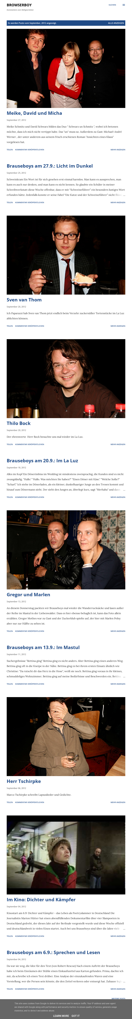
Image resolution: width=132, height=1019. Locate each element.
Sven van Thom (24, 300)
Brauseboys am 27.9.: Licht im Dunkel (50, 166)
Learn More (61, 1015)
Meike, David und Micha (34, 113)
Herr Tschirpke (24, 781)
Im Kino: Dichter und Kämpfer (41, 899)
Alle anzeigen (116, 23)
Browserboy (19, 4)
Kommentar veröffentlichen (29, 149)
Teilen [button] (10, 149)
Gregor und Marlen (28, 594)
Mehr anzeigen (118, 149)
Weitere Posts (118, 998)
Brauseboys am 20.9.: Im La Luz (42, 460)
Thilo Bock (19, 423)
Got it (76, 1015)
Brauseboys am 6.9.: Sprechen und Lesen (53, 952)
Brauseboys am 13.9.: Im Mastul (43, 647)
